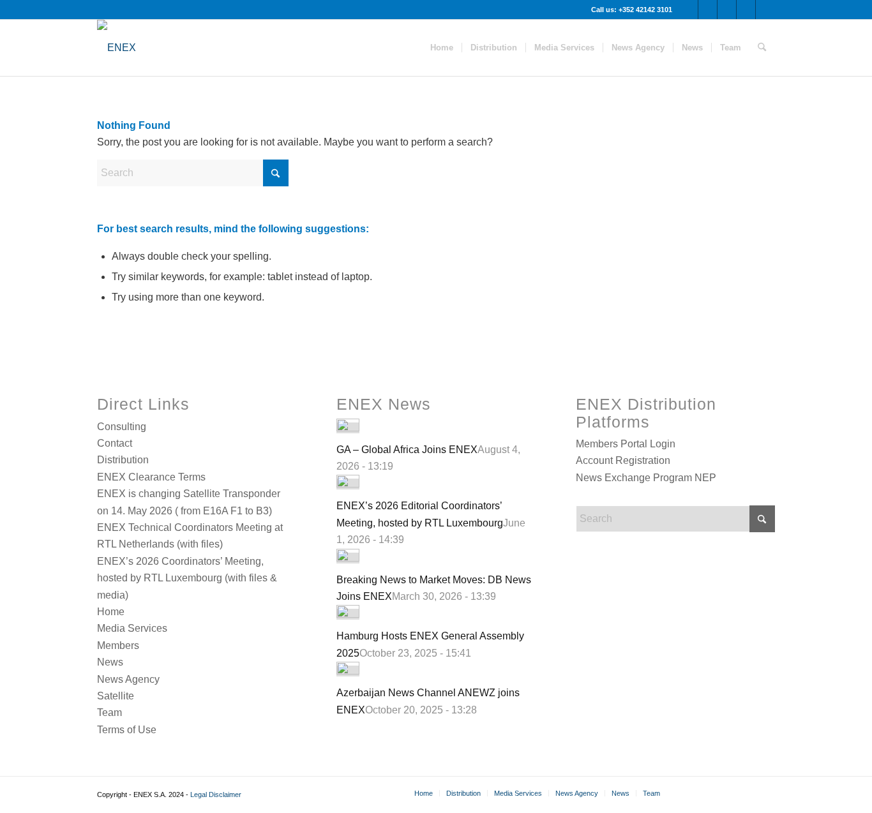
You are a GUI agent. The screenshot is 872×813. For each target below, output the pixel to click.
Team (109, 712)
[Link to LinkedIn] (765, 9)
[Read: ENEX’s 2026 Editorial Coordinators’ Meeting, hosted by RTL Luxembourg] (347, 484)
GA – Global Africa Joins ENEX (406, 449)
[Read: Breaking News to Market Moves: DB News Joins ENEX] (347, 558)
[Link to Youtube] (707, 9)
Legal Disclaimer (215, 794)
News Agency (128, 679)
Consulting (121, 426)
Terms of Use (126, 729)
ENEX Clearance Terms (151, 477)
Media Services (132, 628)
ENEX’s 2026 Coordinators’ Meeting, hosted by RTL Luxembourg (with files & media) (187, 578)
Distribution (123, 459)
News (110, 662)
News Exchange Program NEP (646, 477)
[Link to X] (688, 9)
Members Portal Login (625, 443)
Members (118, 645)
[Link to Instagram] (727, 9)
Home (110, 611)
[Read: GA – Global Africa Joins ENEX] (347, 427)
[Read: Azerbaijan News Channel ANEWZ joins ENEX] (347, 671)
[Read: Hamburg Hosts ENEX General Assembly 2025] (347, 614)
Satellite (115, 695)
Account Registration (623, 460)
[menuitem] (442, 48)
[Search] (761, 48)
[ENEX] (116, 48)
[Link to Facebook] (746, 9)
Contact (114, 443)
